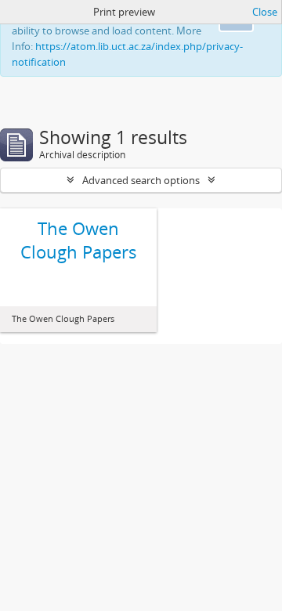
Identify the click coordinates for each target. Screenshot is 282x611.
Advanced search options (141, 180)
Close (264, 12)
